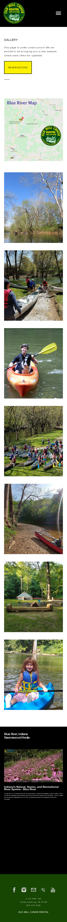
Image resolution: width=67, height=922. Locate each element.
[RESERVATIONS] (18, 75)
